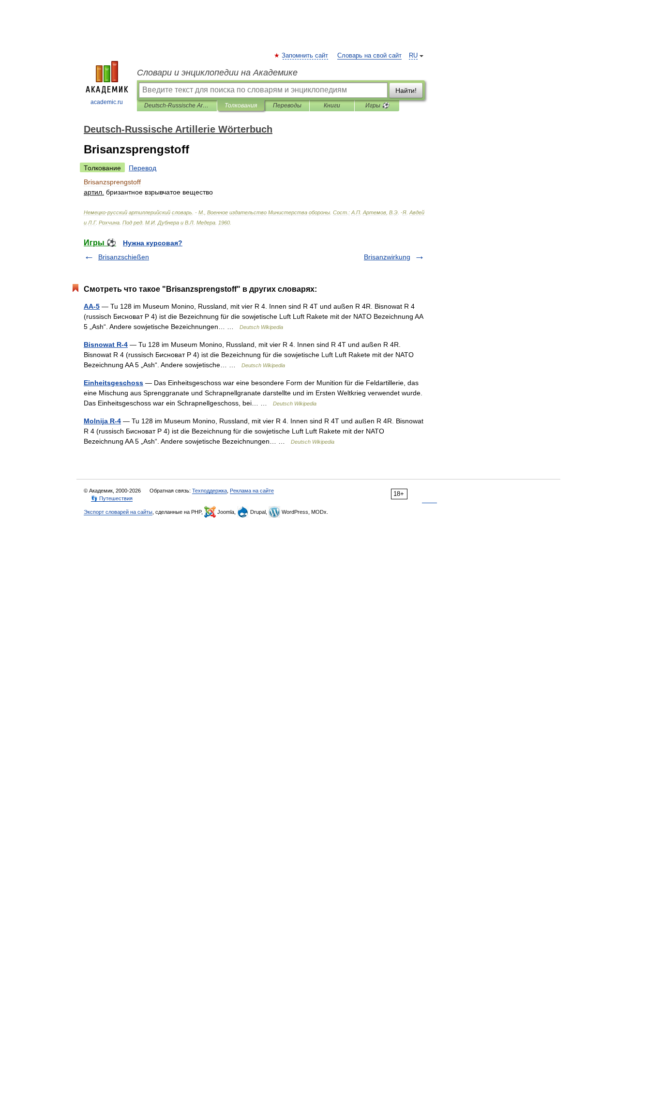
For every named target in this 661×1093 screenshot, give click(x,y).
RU (413, 55)
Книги (332, 105)
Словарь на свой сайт (369, 55)
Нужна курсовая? (152, 243)
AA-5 (92, 306)
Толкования (241, 105)
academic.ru (106, 102)
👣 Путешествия (112, 498)
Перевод (142, 168)
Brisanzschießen (123, 257)
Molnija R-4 (102, 421)
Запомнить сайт (305, 55)
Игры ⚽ (377, 105)
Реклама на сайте (252, 491)
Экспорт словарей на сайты (118, 512)
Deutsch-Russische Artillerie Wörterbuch (177, 105)
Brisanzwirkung (387, 257)
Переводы (287, 105)
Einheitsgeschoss (113, 383)
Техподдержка (209, 491)
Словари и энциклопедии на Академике (217, 72)
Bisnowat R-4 (106, 344)
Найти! (406, 90)
